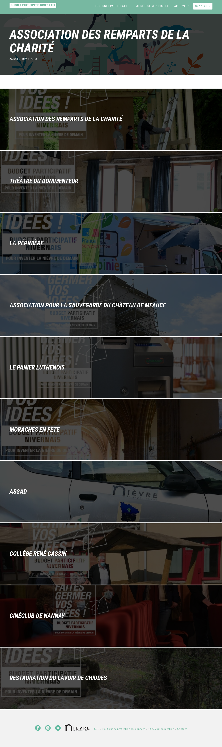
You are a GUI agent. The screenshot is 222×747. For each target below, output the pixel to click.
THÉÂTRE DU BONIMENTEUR (44, 181)
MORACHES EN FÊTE (34, 429)
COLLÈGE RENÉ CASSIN (38, 554)
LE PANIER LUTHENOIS (37, 367)
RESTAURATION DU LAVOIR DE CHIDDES (58, 678)
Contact (182, 729)
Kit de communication (161, 729)
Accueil (14, 59)
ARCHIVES (180, 6)
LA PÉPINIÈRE (26, 243)
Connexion (202, 6)
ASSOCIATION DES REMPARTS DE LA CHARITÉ (66, 119)
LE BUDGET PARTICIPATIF (111, 6)
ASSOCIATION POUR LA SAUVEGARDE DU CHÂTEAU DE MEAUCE (88, 305)
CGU (96, 729)
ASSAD (18, 491)
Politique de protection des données (123, 729)
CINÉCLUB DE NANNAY (37, 616)
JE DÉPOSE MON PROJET (152, 6)
